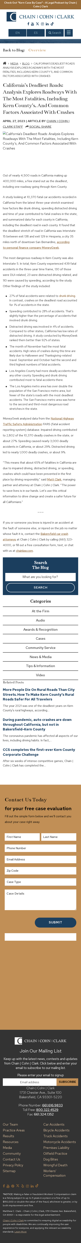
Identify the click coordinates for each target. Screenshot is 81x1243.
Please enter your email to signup (40, 1075)
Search (56, 33)
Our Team (10, 1124)
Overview (37, 50)
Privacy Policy (13, 1165)
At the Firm (40, 611)
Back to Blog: (14, 50)
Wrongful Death (55, 1165)
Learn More (21, 1231)
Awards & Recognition (40, 629)
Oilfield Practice (55, 1153)
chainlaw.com (24, 551)
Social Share (40, 127)
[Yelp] (22, 1186)
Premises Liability (56, 1147)
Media (14, 63)
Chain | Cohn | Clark (13, 1220)
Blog (26, 63)
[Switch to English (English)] (17, 33)
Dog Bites (50, 1159)
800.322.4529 (47, 1110)
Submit (55, 922)
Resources (10, 1142)
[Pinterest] (12, 1186)
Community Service (41, 648)
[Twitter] (37, 24)
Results (8, 1136)
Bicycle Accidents (56, 1130)
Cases (40, 638)
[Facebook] (28, 24)
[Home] (4, 63)
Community (12, 1153)
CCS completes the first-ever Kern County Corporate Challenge (39, 752)
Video (40, 675)
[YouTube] (32, 24)
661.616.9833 (52, 1105)
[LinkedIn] (47, 24)
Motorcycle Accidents (59, 1142)
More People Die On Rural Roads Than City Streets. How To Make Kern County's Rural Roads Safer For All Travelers (39, 694)
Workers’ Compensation (54, 1173)
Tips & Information (40, 666)
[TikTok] (52, 24)
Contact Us (11, 1159)
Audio (40, 620)
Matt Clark (54, 479)
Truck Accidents (55, 1136)
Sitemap (9, 1171)
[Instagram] (42, 24)
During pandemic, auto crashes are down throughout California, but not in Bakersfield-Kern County (37, 724)
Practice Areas (14, 1130)
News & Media (41, 657)
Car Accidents (53, 1124)
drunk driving (67, 296)
